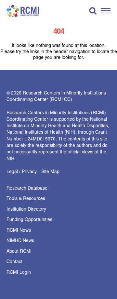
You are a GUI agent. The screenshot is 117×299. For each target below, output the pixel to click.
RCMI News (18, 230)
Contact (14, 261)
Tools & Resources (25, 198)
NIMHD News (20, 240)
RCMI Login (18, 272)
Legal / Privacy (21, 171)
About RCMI (19, 251)
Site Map (50, 171)
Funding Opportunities (29, 219)
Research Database (26, 188)
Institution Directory (26, 209)
